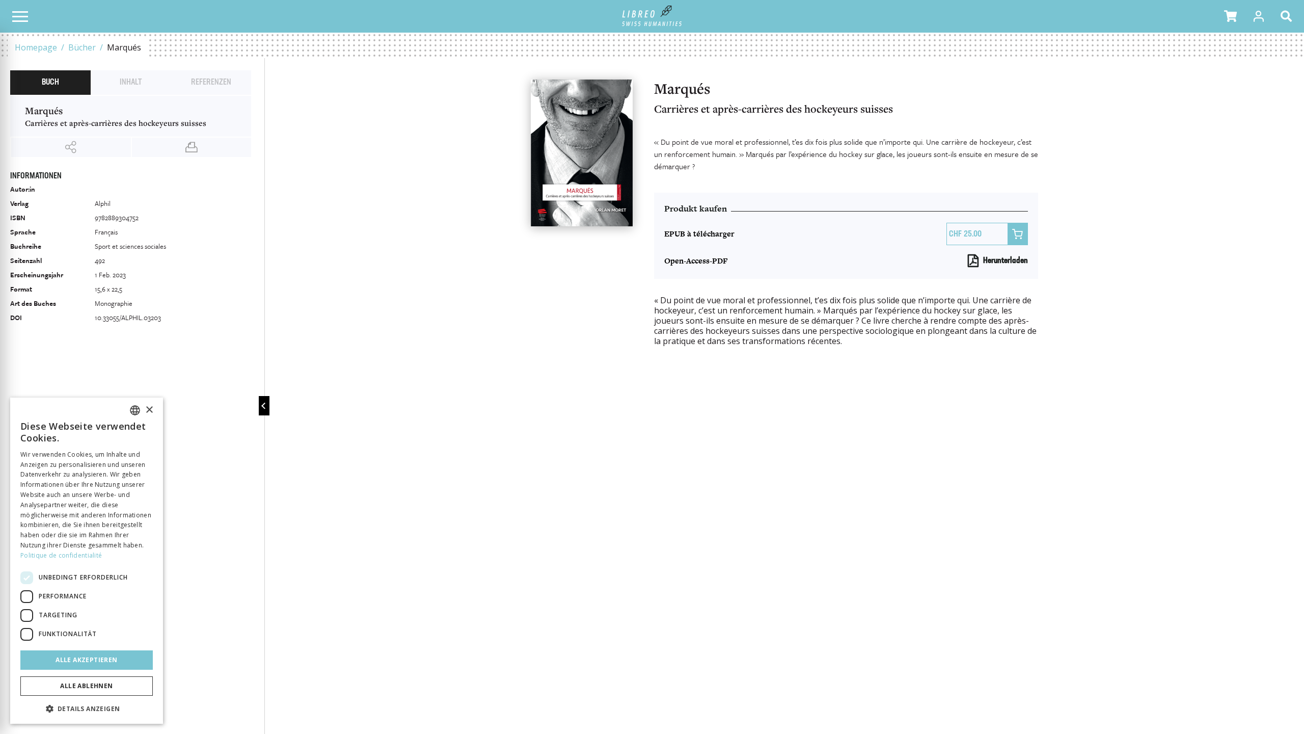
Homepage (36, 47)
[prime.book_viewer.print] (192, 147)
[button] (1230, 16)
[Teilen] (71, 147)
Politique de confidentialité (61, 555)
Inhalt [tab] (131, 82)
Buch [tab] (50, 82)
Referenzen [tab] (211, 82)
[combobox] (135, 410)
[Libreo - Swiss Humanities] (652, 16)
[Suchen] (1288, 16)
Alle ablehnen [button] (86, 685)
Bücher (82, 47)
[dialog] (86, 561)
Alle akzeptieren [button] (86, 660)
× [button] (149, 410)
